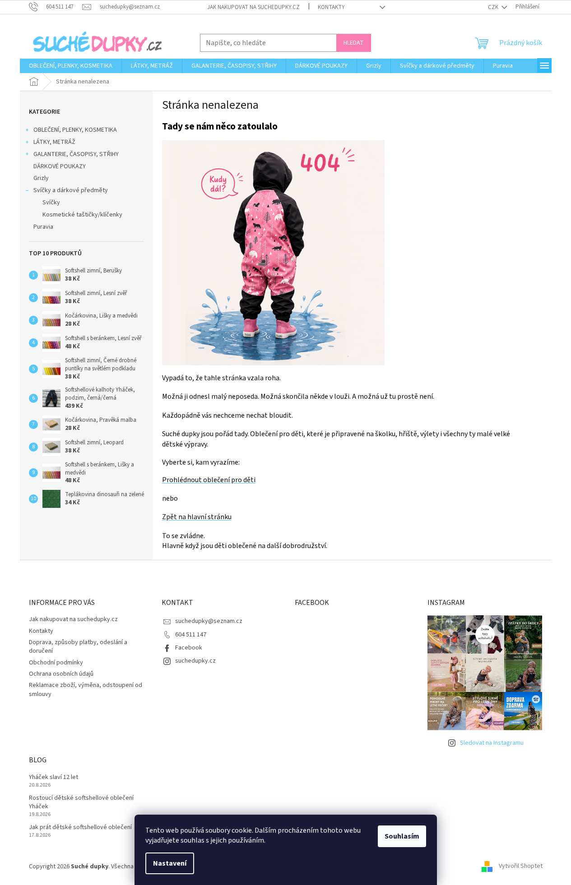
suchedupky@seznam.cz (208, 621)
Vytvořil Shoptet (521, 866)
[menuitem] (70, 66)
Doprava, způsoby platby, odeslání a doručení (78, 646)
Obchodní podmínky (56, 662)
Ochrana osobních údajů (61, 673)
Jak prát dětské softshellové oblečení (80, 827)
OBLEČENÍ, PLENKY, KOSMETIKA (75, 129)
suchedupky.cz (195, 660)
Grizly (41, 178)
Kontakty (331, 7)
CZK (494, 7)
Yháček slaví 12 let (53, 777)
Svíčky (51, 202)
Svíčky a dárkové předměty (70, 190)
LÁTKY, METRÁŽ (54, 142)
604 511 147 (190, 634)
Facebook (188, 647)
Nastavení (169, 863)
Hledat (354, 42)
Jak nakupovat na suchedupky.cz (253, 7)
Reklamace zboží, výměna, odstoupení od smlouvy (85, 689)
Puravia (43, 226)
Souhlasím (402, 836)
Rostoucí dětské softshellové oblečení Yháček (81, 802)
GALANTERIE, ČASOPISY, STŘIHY (76, 154)
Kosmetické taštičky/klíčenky (82, 214)
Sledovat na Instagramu (492, 742)
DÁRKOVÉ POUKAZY (59, 166)
